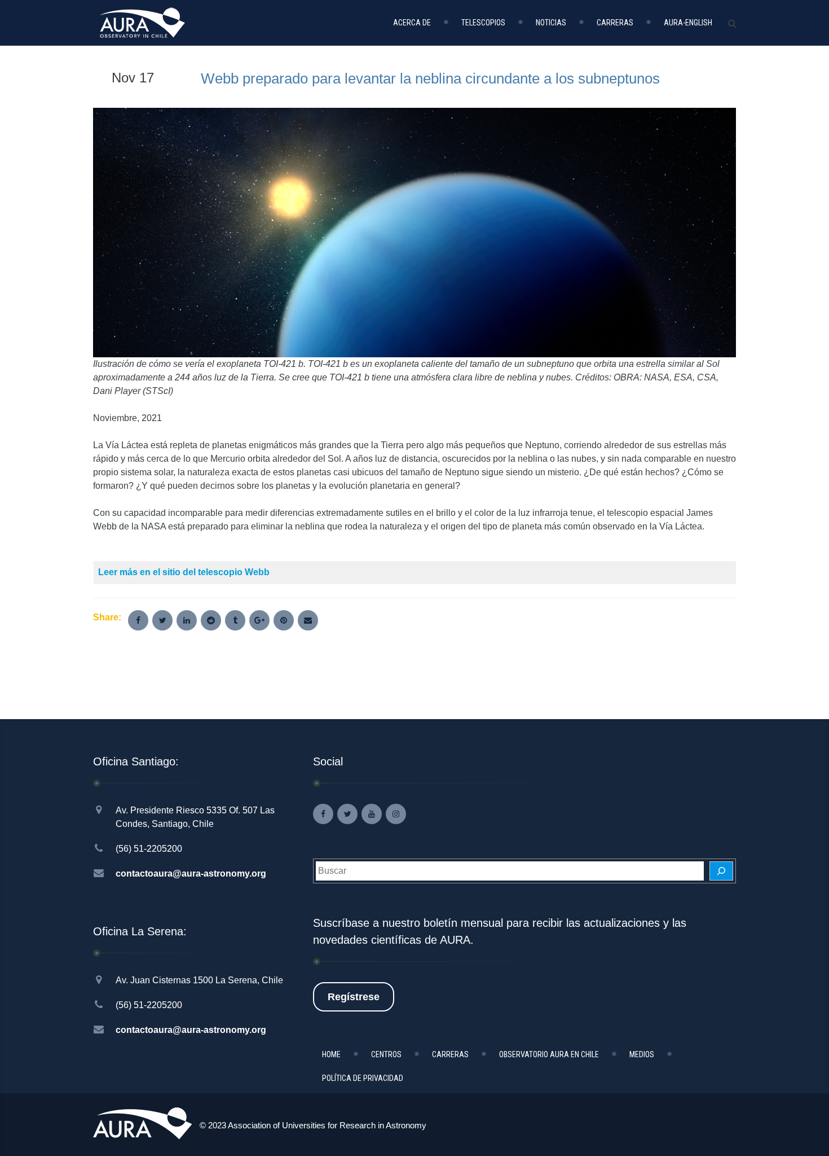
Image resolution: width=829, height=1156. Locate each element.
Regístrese (354, 996)
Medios (641, 1054)
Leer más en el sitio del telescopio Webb (184, 572)
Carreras (615, 22)
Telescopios (483, 22)
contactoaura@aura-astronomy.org (191, 873)
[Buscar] (721, 871)
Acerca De (412, 22)
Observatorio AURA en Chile (549, 1054)
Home (331, 1054)
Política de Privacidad (362, 1078)
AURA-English (688, 22)
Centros (386, 1054)
